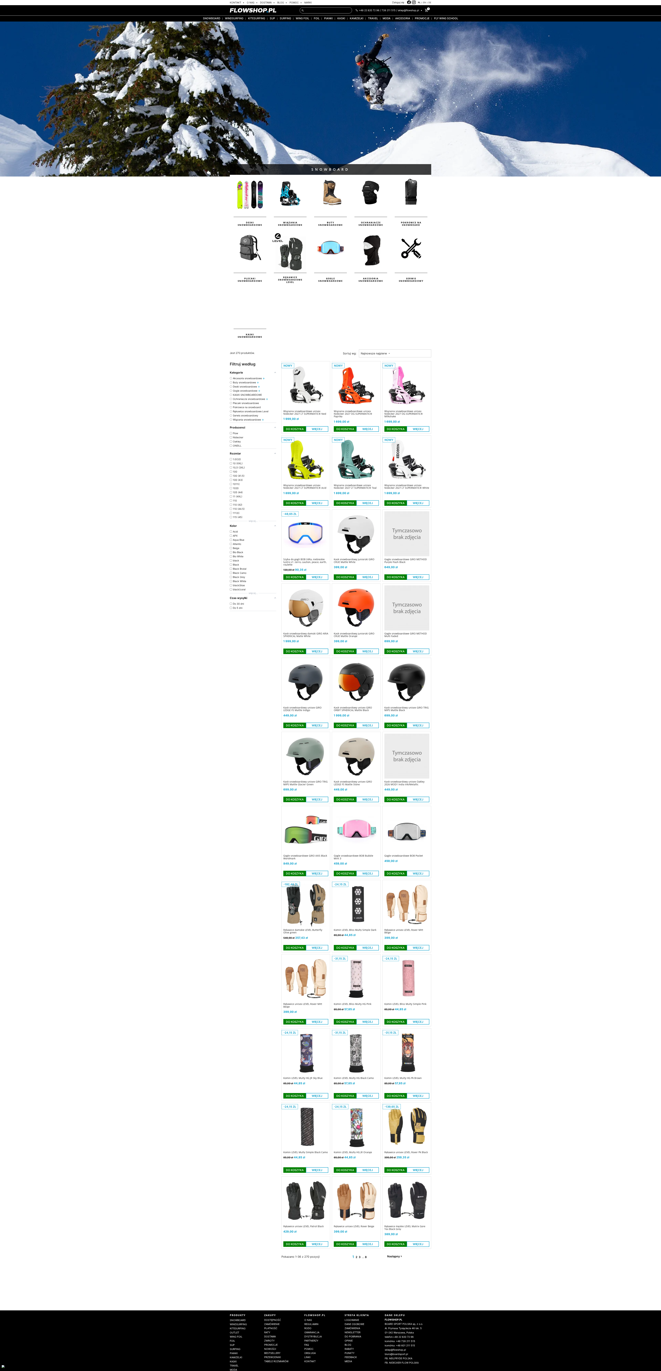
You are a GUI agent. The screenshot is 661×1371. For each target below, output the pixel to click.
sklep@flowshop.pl (408, 10)
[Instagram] (414, 2)
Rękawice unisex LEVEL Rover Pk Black (406, 1152)
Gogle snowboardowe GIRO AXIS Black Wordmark (305, 857)
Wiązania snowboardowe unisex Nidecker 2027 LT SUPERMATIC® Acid (304, 486)
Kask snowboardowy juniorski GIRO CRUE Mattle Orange (354, 635)
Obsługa (310, 1353)
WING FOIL (302, 18)
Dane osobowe (354, 1324)
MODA (387, 18)
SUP (272, 18)
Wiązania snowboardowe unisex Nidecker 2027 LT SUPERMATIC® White (406, 486)
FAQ (306, 1344)
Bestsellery (272, 1353)
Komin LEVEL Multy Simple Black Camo (305, 1152)
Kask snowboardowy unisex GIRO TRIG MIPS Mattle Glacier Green (305, 783)
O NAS (250, 2)
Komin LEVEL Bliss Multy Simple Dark (355, 930)
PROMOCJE (422, 18)
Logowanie (352, 1319)
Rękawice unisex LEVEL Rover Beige (354, 1226)
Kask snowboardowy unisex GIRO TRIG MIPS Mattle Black (406, 709)
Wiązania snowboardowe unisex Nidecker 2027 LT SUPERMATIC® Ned (304, 412)
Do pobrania (353, 1336)
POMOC (294, 2)
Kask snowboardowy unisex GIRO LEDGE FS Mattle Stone (353, 783)
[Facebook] (409, 2)
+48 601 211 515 (405, 1345)
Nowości (270, 1348)
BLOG (280, 2)
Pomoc (308, 1348)
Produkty (238, 1315)
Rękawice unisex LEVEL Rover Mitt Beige (403, 931)
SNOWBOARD (211, 18)
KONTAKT (235, 2)
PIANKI (328, 18)
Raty (267, 1332)
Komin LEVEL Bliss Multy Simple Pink (405, 1004)
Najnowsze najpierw (374, 353)
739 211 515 (389, 10)
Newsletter (352, 1332)
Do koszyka (295, 429)
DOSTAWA (266, 2)
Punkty (349, 1353)
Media (348, 1361)
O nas (308, 1319)
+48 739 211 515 (405, 1341)
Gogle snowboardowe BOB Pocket (403, 855)
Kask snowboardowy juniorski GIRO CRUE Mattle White (354, 560)
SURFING (285, 18)
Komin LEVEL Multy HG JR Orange (353, 1152)
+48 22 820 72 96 (369, 10)
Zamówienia (352, 1328)
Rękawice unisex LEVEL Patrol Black (303, 1226)
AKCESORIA (402, 18)
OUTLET (234, 1332)
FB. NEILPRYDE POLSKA (398, 1358)
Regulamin (311, 1324)
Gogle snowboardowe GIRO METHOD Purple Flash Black (405, 560)
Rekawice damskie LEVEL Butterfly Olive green (302, 931)
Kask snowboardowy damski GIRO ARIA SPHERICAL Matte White (305, 635)
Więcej (317, 429)
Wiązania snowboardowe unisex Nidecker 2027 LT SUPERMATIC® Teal (355, 486)
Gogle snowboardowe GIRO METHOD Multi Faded (405, 635)
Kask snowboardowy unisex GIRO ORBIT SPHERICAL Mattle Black (353, 709)
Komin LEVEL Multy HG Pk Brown (403, 1078)
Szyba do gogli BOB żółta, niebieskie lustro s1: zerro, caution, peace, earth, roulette (305, 562)
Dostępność (272, 1319)
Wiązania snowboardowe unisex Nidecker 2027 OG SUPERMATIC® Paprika (353, 414)
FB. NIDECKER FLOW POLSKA (402, 1362)
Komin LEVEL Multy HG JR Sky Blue (303, 1078)
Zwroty (269, 1340)
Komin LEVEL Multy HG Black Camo (354, 1078)
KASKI (341, 18)
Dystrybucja (313, 1336)
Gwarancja (311, 1332)
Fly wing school (446, 18)
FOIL (316, 18)
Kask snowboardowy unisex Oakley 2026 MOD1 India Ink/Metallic (404, 783)
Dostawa (270, 1336)
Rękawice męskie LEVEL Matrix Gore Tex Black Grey (404, 1227)
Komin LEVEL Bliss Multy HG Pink (352, 1004)
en (424, 2)
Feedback (351, 1357)
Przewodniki (272, 1357)
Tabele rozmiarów (276, 1361)
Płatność (270, 1328)
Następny (393, 1256)
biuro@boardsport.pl (396, 1354)
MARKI (308, 2)
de (429, 2)
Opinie (349, 1340)
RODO (307, 1328)
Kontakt (310, 1361)
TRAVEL (373, 18)
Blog (348, 1344)
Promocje (271, 1344)
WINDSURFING (234, 18)
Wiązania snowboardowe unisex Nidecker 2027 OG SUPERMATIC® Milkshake (403, 414)
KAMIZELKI (356, 18)
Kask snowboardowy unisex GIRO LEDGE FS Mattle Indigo (302, 709)
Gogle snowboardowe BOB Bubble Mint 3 (353, 857)
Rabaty (349, 1348)
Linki (307, 1357)
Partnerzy (311, 1340)
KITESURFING (256, 18)
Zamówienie (272, 1324)
